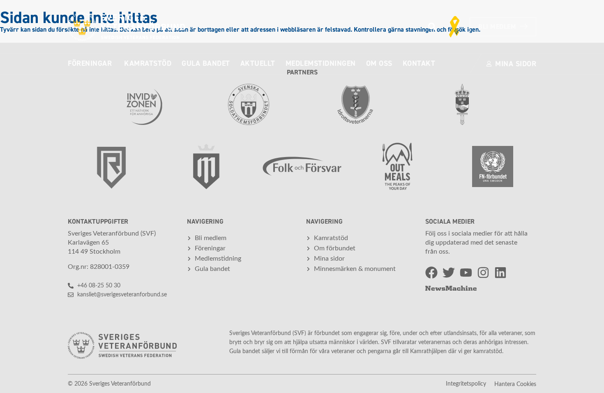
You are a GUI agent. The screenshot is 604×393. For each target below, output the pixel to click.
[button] (432, 27)
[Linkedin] (500, 272)
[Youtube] (466, 272)
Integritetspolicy (466, 384)
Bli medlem (497, 27)
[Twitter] (449, 272)
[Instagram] (483, 272)
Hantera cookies (515, 384)
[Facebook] (431, 272)
